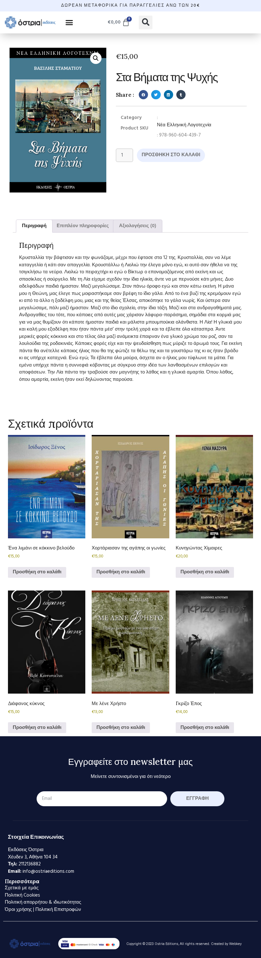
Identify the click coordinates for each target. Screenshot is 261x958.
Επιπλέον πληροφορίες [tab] (83, 226)
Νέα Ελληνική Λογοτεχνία (184, 125)
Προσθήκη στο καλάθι (171, 155)
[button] (69, 22)
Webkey (235, 944)
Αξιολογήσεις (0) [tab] (137, 226)
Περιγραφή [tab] (34, 226)
